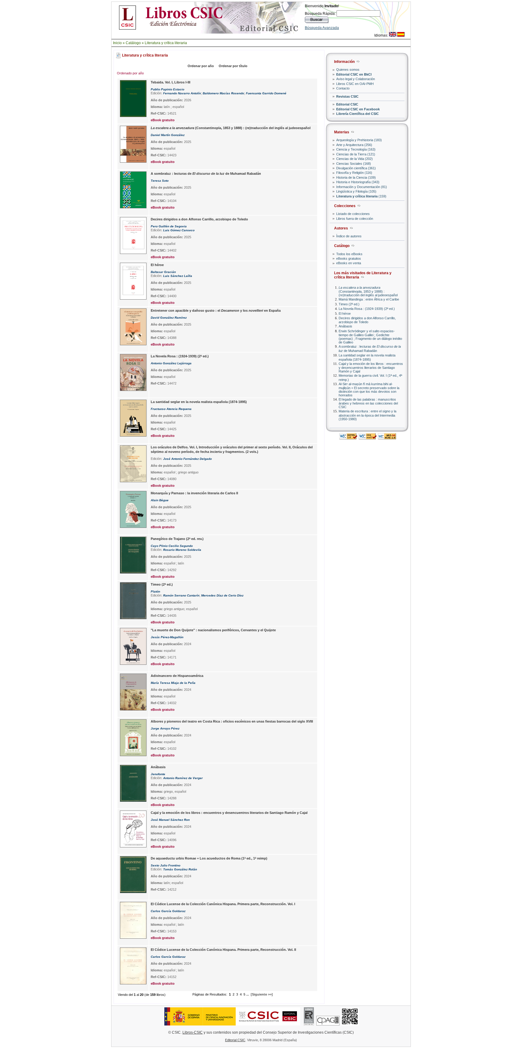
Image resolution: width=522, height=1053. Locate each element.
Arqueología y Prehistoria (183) (359, 140)
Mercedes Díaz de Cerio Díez (222, 595)
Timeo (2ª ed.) (349, 304)
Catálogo (133, 43)
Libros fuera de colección (354, 218)
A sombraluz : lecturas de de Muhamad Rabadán (370, 348)
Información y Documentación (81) (361, 187)
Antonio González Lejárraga (171, 363)
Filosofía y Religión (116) (354, 172)
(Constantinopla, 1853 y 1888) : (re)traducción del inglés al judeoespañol (368, 291)
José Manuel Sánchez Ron (170, 819)
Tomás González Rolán (180, 869)
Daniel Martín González (168, 135)
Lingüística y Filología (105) (356, 191)
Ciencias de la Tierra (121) (355, 154)
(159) (361, 196)
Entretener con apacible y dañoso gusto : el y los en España (216, 310)
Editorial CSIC (347, 104)
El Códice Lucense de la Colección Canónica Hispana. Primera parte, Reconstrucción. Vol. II (223, 949)
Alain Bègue (160, 500)
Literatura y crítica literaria (166, 43)
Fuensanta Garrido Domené (266, 93)
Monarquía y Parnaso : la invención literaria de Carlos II (194, 493)
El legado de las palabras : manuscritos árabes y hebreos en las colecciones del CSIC (368, 403)
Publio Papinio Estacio (167, 89)
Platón (155, 591)
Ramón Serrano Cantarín (181, 595)
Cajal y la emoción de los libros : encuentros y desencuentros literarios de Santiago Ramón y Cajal (371, 367)
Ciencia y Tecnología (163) (355, 149)
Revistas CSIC (347, 96)
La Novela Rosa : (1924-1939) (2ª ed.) (367, 308)
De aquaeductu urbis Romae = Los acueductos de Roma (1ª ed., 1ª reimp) (209, 858)
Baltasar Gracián (163, 272)
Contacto (343, 88)
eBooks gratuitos (348, 258)
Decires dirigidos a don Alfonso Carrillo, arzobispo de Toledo (367, 320)
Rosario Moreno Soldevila (182, 549)
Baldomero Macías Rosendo (223, 93)
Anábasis (345, 326)
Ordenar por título (233, 66)
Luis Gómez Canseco (179, 230)
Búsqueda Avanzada (322, 28)
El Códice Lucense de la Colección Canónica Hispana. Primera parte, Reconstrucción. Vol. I (223, 904)
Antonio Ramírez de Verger (183, 778)
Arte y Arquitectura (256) (354, 145)
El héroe (345, 313)
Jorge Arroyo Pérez (165, 728)
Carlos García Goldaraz (168, 911)
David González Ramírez (169, 317)
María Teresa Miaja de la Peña (173, 682)
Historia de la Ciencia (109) (356, 177)
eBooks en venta (348, 263)
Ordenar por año (201, 66)
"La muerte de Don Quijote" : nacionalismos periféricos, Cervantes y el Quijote (213, 630)
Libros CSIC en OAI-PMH (355, 84)
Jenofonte (158, 774)
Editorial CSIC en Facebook (358, 109)
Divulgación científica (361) (356, 168)
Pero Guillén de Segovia (169, 226)
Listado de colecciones (353, 214)
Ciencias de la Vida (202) (354, 159)
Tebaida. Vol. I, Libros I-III (170, 82)
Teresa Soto (160, 180)
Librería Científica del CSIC (357, 113)
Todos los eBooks (349, 254)
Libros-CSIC (192, 1032)
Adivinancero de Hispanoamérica (177, 676)
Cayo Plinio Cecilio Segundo (172, 546)
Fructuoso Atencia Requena (171, 409)
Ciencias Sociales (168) (353, 163)
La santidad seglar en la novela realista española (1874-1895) (367, 357)
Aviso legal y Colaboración (355, 79)
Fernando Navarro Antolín (182, 93)
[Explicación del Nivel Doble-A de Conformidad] (387, 437)
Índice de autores (349, 236)
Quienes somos (347, 69)
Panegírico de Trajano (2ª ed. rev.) (177, 539)
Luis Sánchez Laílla (177, 276)
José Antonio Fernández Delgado (187, 458)
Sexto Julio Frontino (165, 865)
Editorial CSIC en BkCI (354, 74)
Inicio (117, 43)
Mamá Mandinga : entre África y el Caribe (369, 299)
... (247, 994)
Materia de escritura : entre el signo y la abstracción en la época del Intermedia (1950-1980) (367, 415)
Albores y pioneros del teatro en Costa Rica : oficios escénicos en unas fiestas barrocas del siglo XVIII (232, 721)
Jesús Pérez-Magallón (167, 637)
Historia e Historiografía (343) (357, 182)
